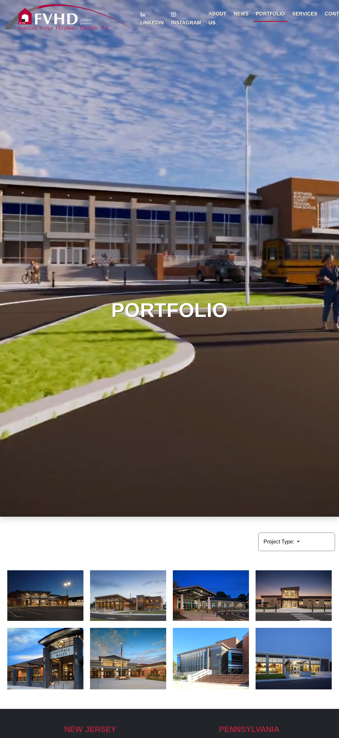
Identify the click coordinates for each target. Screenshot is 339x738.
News (241, 14)
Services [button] (304, 14)
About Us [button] (217, 18)
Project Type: (280, 541)
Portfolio (270, 14)
